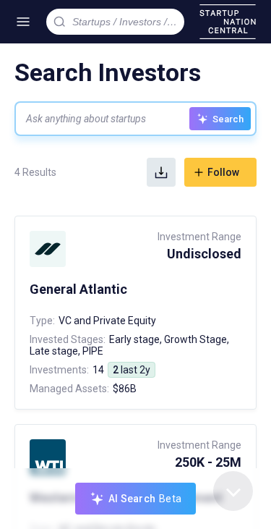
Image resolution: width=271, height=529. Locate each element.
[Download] (161, 172)
